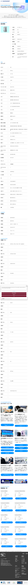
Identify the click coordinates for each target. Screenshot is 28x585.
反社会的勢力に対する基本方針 (17, 575)
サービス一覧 (23, 558)
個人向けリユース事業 (24, 562)
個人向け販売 (23, 560)
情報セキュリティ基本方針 (17, 570)
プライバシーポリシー (17, 568)
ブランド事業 (23, 559)
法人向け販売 (23, 561)
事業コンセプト (16, 560)
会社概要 (16, 559)
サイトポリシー (16, 569)
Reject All (14, 294)
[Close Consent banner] (26, 286)
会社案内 (16, 558)
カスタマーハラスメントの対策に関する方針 (18, 577)
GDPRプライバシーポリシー (17, 572)
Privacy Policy (14, 291)
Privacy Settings (17, 573)
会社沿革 (16, 561)
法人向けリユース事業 (24, 563)
